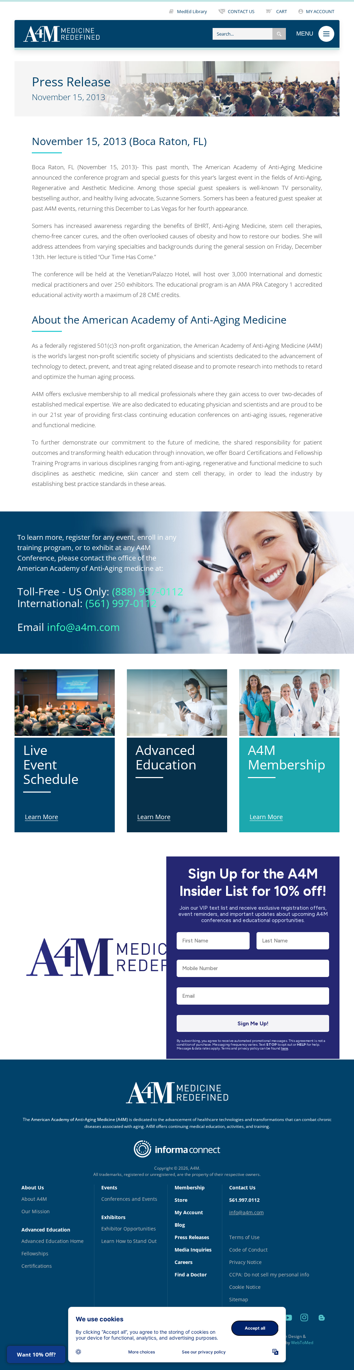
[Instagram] (305, 1325)
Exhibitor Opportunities (128, 1228)
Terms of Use (244, 1237)
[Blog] (321, 1325)
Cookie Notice (245, 1287)
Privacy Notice (245, 1262)
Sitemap (238, 1299)
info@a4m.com (83, 627)
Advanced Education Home (52, 1241)
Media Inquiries (193, 1249)
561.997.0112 (244, 1200)
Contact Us (242, 1187)
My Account (189, 1212)
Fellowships (34, 1253)
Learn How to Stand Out (129, 1241)
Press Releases (192, 1237)
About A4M (34, 1199)
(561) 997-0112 (121, 603)
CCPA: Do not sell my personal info (269, 1274)
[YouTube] (288, 1325)
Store (181, 1200)
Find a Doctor (191, 1274)
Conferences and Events (129, 1199)
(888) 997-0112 (147, 591)
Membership (190, 1187)
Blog (180, 1224)
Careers (184, 1262)
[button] (279, 34)
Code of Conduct (248, 1249)
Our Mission (35, 1211)
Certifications (36, 1266)
